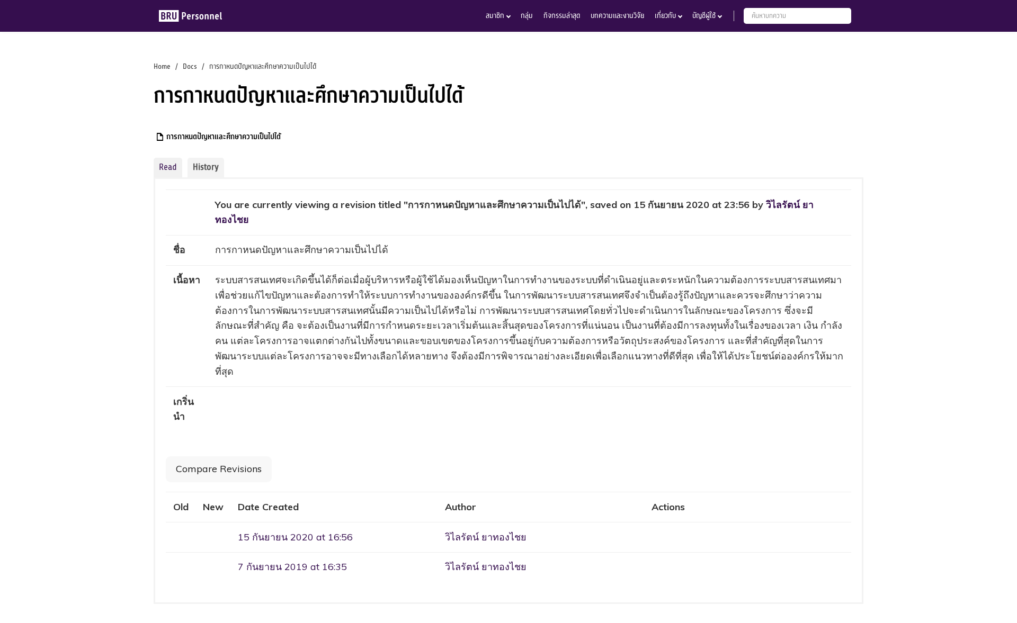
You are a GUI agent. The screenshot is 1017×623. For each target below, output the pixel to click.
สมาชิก (495, 15)
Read (168, 167)
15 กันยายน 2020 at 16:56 (295, 537)
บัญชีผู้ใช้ (704, 15)
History (206, 167)
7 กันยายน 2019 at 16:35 (292, 567)
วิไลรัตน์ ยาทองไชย (486, 537)
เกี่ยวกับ (665, 15)
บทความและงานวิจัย (617, 15)
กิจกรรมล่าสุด (561, 15)
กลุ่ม (527, 15)
